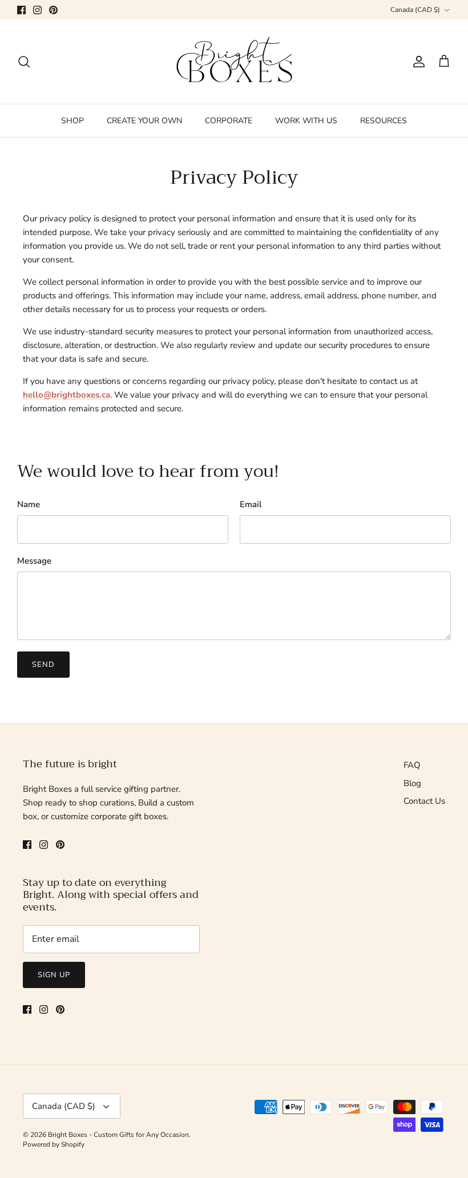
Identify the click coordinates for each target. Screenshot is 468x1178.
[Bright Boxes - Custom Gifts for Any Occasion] (234, 61)
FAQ (412, 765)
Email (251, 504)
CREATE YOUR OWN (144, 120)
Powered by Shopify (53, 1144)
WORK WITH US (306, 120)
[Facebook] (21, 10)
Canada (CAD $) (415, 9)
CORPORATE (228, 120)
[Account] (417, 61)
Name (28, 504)
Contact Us (424, 801)
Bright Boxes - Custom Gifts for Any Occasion (118, 1134)
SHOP (72, 120)
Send (43, 664)
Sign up (54, 975)
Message (34, 560)
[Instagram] (37, 10)
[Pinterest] (53, 10)
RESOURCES (383, 120)
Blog (412, 783)
